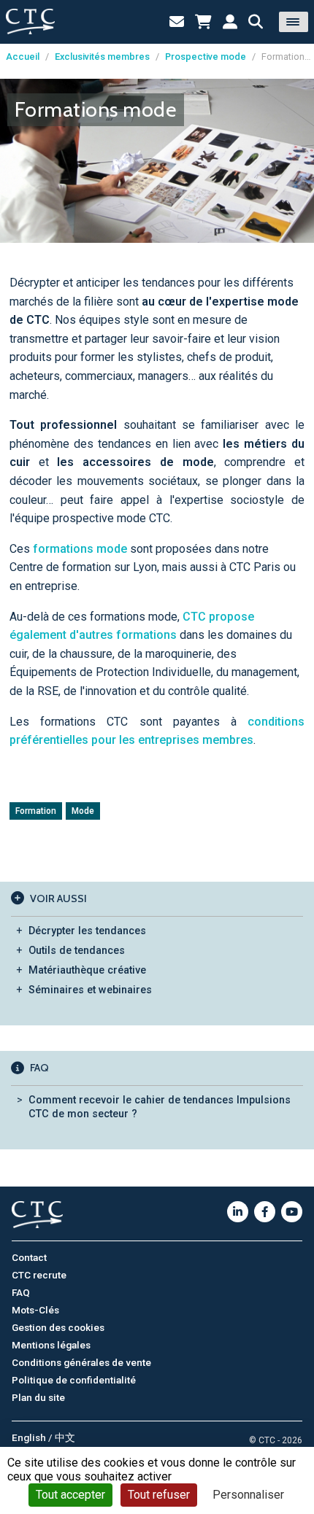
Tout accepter (70, 1495)
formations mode (80, 549)
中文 (65, 1437)
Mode (83, 811)
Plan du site (38, 1397)
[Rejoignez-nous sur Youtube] (291, 1211)
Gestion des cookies (58, 1327)
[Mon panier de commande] (203, 22)
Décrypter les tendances (87, 931)
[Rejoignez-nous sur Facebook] (264, 1211)
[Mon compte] (230, 22)
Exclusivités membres (102, 56)
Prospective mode (205, 56)
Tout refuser (159, 1495)
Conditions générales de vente (81, 1362)
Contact (29, 1257)
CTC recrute (39, 1275)
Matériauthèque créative (87, 970)
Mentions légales (51, 1345)
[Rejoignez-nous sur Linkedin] (237, 1211)
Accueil (22, 56)
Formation (35, 811)
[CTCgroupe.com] (30, 21)
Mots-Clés (35, 1310)
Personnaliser (248, 1495)
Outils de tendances (76, 950)
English (29, 1437)
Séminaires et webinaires (90, 990)
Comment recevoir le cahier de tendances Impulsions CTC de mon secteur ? (159, 1107)
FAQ (21, 1292)
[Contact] (176, 22)
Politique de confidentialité (74, 1380)
